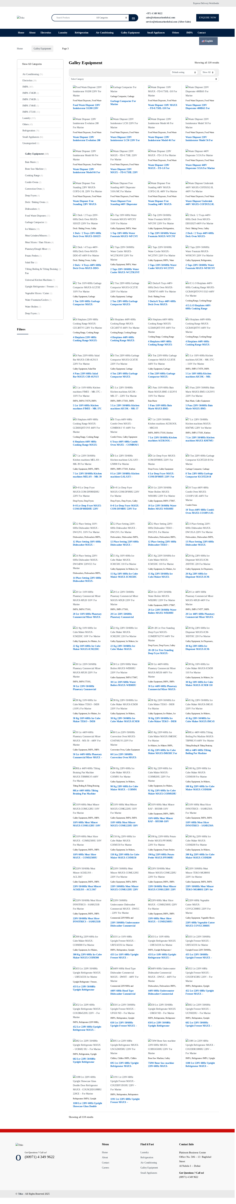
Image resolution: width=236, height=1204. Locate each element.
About (32, 32)
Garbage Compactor (118, 96)
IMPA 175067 (169, 501)
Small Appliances (156, 32)
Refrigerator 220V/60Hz (88, 1022)
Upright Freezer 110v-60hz (122, 951)
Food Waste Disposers (82, 100)
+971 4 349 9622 (153, 13)
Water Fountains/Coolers (38, 300)
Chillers (113, 1058)
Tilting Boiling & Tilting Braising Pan (199, 746)
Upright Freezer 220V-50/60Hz (198, 950)
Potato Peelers (168, 850)
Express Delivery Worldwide (206, 3)
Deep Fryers (153, 469)
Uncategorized (30, 143)
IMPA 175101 (122, 401)
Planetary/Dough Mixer (38, 249)
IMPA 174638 (30, 93)
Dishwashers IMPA (92, 537)
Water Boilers (33, 306)
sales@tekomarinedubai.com (160, 17)
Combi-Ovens (116, 437)
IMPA (189, 32)
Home (21, 32)
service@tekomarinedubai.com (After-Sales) (168, 21)
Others (175, 32)
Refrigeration (81, 32)
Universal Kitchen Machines (40, 280)
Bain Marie (152, 401)
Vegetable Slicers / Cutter (38, 293)
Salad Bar (92, 369)
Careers (105, 1167)
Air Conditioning (105, 32)
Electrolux (46, 32)
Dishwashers (78, 537)
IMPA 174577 (197, 609)
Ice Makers (130, 569)
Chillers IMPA (123, 1058)
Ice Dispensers (207, 569)
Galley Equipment (130, 32)
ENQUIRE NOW (207, 17)
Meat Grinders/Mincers (37, 235)
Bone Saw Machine (156, 1058)
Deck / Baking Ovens (81, 228)
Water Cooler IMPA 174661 (123, 229)
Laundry (62, 32)
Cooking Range (192, 300)
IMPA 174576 (197, 369)
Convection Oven (117, 750)
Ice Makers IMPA (165, 745)
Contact (202, 32)
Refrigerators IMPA (200, 1058)
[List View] (78, 72)
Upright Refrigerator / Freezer (85, 982)
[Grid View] (73, 72)
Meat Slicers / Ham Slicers (39, 242)
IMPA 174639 (30, 99)
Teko (20, 1194)
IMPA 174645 (30, 105)
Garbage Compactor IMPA (122, 97)
